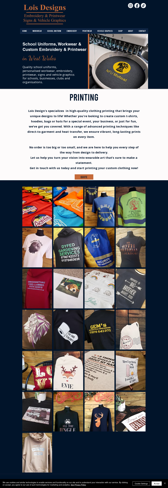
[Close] (164, 483)
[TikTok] (143, 5)
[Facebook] (137, 5)
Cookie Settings (141, 483)
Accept (156, 483)
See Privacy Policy (78, 484)
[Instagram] (130, 5)
